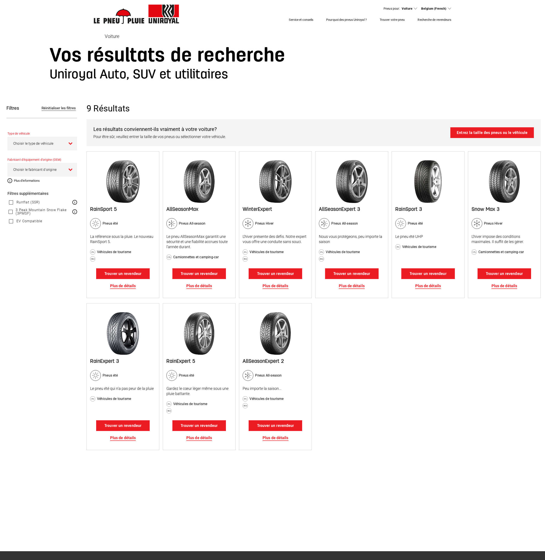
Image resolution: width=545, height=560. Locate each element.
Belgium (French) (433, 8)
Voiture (407, 8)
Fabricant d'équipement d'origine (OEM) (34, 159)
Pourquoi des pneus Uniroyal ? (346, 19)
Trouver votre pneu (392, 19)
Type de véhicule (18, 133)
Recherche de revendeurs (434, 19)
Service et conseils (301, 19)
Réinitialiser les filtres (59, 108)
